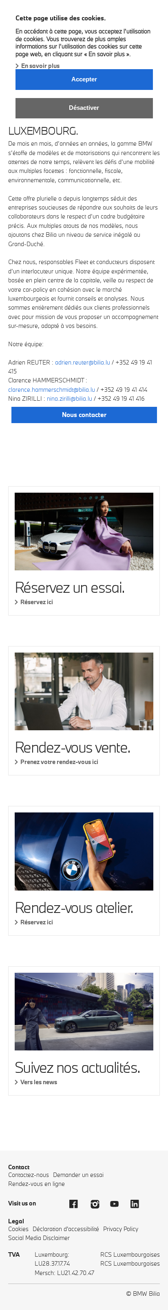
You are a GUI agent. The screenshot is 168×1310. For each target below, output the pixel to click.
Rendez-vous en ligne (36, 1184)
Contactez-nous (28, 1175)
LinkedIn (138, 1204)
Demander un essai (78, 1175)
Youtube (118, 1204)
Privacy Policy (120, 1229)
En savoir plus (40, 65)
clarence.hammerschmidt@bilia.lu (51, 389)
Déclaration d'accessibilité (66, 1229)
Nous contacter (84, 414)
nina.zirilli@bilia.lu (69, 398)
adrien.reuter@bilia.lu (82, 362)
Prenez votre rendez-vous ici (59, 761)
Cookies (18, 1229)
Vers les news (38, 1082)
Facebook (77, 1204)
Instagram (98, 1204)
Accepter (84, 79)
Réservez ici (36, 601)
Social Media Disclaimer (39, 1238)
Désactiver (84, 107)
